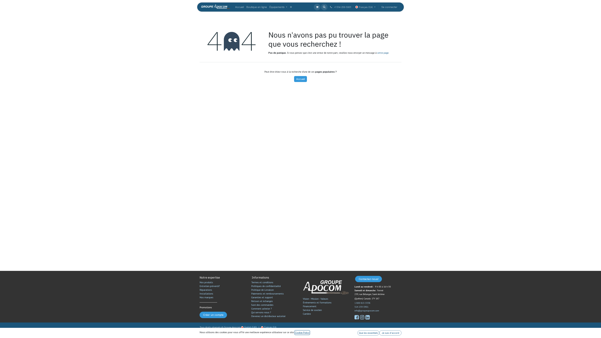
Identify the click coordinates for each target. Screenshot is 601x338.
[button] (324, 7)
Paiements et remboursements (267, 293)
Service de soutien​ (312, 310)
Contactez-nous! (368, 279)
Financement (309, 306)
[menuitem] (239, 7)
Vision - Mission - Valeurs (315, 298)
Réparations (206, 289)
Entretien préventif (210, 286)
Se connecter (389, 7)
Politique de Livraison (262, 289)
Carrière (307, 313)
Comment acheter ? (261, 308)
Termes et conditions (262, 282)
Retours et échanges (262, 301)
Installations (206, 293)
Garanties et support (262, 297)
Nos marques (206, 297)
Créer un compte (213, 314)
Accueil (300, 79)
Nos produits (206, 282)
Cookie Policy (302, 332)
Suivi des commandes (262, 304)
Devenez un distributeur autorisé (268, 316)
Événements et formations (317, 302)
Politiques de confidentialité (266, 286)
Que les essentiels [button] (368, 333)
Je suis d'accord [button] (390, 333)
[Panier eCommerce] (317, 7)
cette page (383, 52)
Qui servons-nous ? (261, 312)
